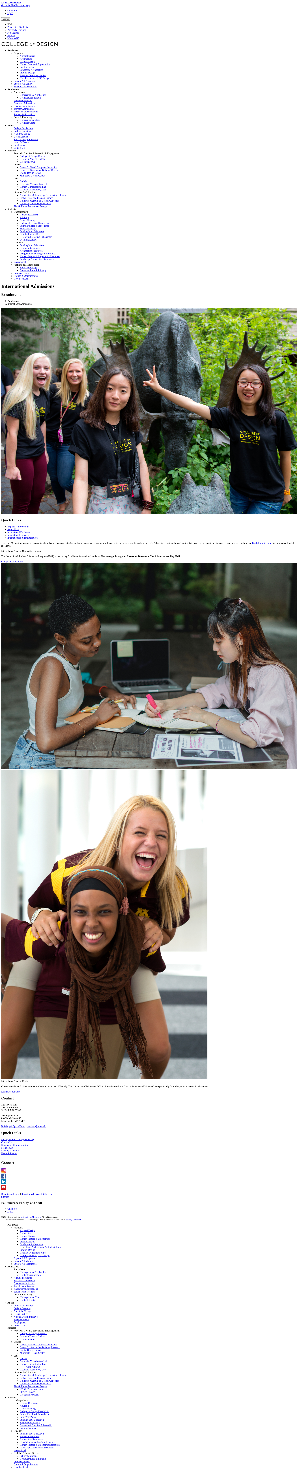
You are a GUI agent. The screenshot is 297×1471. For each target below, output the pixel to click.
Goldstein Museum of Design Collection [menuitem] (39, 200)
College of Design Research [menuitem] (33, 156)
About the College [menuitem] (23, 134)
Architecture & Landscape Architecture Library (43, 1375)
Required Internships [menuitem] (30, 234)
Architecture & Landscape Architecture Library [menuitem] (43, 195)
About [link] (10, 125)
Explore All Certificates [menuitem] (25, 86)
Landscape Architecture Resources (37, 1447)
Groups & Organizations (26, 1464)
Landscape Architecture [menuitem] (31, 70)
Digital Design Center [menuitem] (30, 173)
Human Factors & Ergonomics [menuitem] (35, 64)
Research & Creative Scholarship (36, 1425)
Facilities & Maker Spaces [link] (26, 264)
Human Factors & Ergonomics (35, 1238)
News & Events (9, 1153)
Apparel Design (27, 1230)
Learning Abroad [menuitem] (28, 239)
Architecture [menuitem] (26, 58)
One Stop (12, 10)
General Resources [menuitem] (29, 214)
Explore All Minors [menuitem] (23, 83)
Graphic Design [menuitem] (27, 61)
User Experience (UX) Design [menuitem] (35, 78)
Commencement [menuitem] (22, 273)
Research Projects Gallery (32, 1336)
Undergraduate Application (33, 1272)
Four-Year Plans (28, 1417)
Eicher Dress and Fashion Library (36, 1378)
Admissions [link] (13, 89)
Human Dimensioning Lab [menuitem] (33, 186)
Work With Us (33, 1367)
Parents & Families (16, 30)
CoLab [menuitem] (23, 181)
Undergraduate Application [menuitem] (33, 95)
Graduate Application (30, 1275)
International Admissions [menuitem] (26, 111)
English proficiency (261, 543)
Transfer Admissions (24, 1286)
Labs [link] (16, 178)
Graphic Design (27, 1236)
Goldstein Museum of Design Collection (39, 1380)
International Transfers (18, 535)
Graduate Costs (27, 1300)
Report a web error (10, 1194)
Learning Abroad (28, 1428)
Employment (20, 1322)
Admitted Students (23, 1277)
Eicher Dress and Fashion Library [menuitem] (36, 198)
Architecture (26, 1233)
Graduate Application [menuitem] (30, 97)
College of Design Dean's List (34, 1411)
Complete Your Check (12, 561)
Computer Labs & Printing (33, 1458)
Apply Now (13, 529)
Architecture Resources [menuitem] (31, 250)
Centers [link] (17, 164)
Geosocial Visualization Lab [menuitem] (33, 184)
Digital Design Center (30, 1350)
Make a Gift (13, 38)
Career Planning (28, 1408)
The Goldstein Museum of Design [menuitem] (30, 206)
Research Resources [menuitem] (29, 248)
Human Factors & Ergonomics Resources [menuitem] (40, 256)
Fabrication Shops (28, 1456)
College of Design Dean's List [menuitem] (34, 223)
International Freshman (18, 532)
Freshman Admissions (24, 1280)
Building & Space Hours (13, 1126)
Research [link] (11, 150)
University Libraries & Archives (35, 1383)
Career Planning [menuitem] (28, 220)
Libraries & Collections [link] (25, 192)
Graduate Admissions (24, 1283)
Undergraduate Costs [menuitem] (30, 120)
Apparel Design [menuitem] (27, 56)
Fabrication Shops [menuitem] (28, 267)
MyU (10, 13)
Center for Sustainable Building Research (40, 1347)
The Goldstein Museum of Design (30, 1386)
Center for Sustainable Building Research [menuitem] (40, 170)
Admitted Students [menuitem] (23, 100)
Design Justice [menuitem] (21, 136)
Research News (27, 1339)
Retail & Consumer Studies (33, 1252)
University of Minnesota (31, 1217)
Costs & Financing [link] (23, 117)
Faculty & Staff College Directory (17, 1139)
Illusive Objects (27, 1392)
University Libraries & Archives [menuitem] (35, 203)
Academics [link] (12, 50)
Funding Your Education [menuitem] (32, 231)
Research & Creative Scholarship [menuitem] (36, 237)
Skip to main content (11, 2)
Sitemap (5, 1197)
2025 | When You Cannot (32, 1389)
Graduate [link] (18, 242)
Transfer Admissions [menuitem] (24, 109)
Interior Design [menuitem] (27, 67)
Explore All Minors (23, 1261)
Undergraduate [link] (21, 212)
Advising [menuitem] (24, 217)
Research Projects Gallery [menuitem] (32, 159)
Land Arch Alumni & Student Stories (44, 1247)
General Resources (29, 1403)
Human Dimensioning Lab (33, 1364)
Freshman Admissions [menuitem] (24, 103)
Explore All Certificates (25, 1263)
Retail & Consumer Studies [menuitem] (33, 75)
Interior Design (27, 1241)
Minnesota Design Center (32, 1353)
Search (5, 19)
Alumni (11, 35)
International (20, 1450)
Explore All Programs (18, 526)
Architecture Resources (31, 1439)
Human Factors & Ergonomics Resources (40, 1444)
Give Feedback (21, 1467)
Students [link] (11, 209)
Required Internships (30, 1422)
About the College (23, 1311)
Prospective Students (17, 27)
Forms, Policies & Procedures (34, 1414)
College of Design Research (33, 1333)
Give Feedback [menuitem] (21, 278)
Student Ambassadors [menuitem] (24, 114)
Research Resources (29, 1436)
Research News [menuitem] (27, 161)
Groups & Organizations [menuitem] (26, 276)
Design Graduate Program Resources (38, 1442)
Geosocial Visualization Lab (33, 1361)
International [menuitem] (20, 262)
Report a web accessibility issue (36, 1194)
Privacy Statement (73, 1220)
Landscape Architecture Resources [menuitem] (37, 259)
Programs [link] (18, 53)
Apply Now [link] (19, 92)
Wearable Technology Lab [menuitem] (33, 189)
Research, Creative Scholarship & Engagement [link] (36, 153)
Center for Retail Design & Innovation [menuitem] (38, 167)
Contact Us (6, 1142)
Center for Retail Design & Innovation (38, 1344)
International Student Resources (22, 537)
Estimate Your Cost (10, 1091)
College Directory (22, 1308)
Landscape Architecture (31, 1244)
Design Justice (21, 1314)
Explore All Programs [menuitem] (24, 81)
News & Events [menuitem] (21, 142)
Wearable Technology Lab (33, 1369)
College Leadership (23, 1305)
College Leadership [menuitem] (23, 128)
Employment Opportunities (14, 1145)
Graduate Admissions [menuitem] (24, 106)
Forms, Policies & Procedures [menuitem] (34, 225)
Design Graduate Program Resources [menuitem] (38, 253)
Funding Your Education (32, 1419)
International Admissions (26, 1289)
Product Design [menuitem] (27, 72)
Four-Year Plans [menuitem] (28, 228)
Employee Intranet (10, 1150)
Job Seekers (13, 32)
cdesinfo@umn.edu (36, 1126)
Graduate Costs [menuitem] (27, 122)
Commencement (22, 1461)
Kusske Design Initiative (26, 1316)
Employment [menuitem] (20, 145)
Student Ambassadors (24, 1291)
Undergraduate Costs (30, 1297)
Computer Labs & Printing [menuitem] (33, 270)
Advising (24, 1405)
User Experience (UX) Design (35, 1255)
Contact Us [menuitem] (19, 147)
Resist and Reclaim (29, 1394)
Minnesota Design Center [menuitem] (32, 175)
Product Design (27, 1250)
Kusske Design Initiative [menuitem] (26, 139)
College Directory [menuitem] (22, 131)
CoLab (23, 1358)
